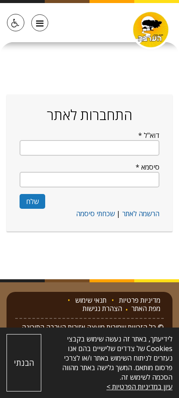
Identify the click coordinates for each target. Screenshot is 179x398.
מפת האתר (145, 309)
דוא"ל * (148, 135)
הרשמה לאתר (139, 213)
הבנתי (24, 363)
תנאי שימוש (90, 300)
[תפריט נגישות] (15, 22)
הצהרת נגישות (102, 309)
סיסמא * (147, 167)
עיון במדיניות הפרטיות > (139, 386)
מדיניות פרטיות (139, 300)
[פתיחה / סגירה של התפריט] (39, 22)
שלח (32, 201)
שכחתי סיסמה (95, 213)
